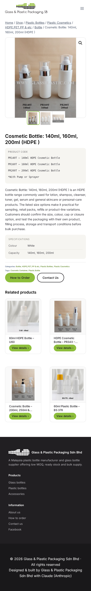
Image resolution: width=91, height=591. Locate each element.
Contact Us (51, 277)
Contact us (15, 523)
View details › (20, 347)
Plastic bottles (17, 488)
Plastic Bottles (46, 266)
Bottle (18, 266)
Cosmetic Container (19, 270)
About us (14, 512)
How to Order (20, 277)
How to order (17, 518)
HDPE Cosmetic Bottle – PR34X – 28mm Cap (64, 341)
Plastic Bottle (34, 270)
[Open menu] (82, 8)
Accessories (16, 494)
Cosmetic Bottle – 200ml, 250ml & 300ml (20, 410)
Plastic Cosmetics (62, 266)
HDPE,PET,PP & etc (30, 266)
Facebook (14, 529)
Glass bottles (16, 482)
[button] (80, 43)
